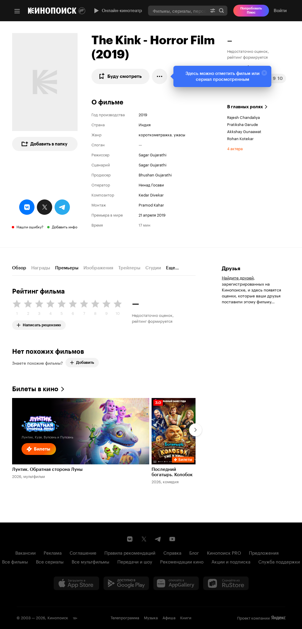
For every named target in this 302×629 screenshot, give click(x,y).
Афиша (169, 617)
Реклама (53, 552)
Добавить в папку (49, 144)
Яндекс (278, 617)
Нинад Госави (151, 184)
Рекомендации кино (181, 561)
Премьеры (66, 268)
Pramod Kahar (151, 204)
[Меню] (17, 11)
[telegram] (62, 207)
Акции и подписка (230, 561)
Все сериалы (50, 561)
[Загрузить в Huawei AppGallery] (176, 583)
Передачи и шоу (134, 561)
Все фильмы (15, 561)
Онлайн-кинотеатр (122, 10)
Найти (221, 10)
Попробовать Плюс (251, 10)
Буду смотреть (124, 76)
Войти (280, 10)
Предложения (264, 552)
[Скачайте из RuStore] (226, 583)
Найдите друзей (238, 277)
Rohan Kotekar (240, 138)
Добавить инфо (64, 226)
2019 (143, 114)
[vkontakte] (27, 207)
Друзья (231, 268)
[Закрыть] (264, 72)
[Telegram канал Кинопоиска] (158, 539)
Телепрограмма (125, 617)
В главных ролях (245, 106)
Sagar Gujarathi (152, 154)
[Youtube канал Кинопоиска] (172, 539)
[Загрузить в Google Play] (126, 583)
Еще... (172, 268)
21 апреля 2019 (152, 214)
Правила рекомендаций (129, 552)
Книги (185, 617)
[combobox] (177, 10)
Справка (172, 552)
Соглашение (83, 552)
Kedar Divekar (151, 194)
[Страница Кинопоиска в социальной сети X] (143, 539)
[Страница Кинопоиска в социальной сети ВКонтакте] (129, 539)
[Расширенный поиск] (212, 10)
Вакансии (25, 552)
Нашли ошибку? (30, 226)
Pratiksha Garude (242, 124)
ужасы (179, 134)
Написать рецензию (42, 323)
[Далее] (195, 429)
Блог (194, 552)
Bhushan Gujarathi (155, 174)
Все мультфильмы (90, 561)
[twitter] (44, 207)
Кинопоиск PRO (224, 552)
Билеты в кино (35, 389)
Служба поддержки (279, 561)
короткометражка (155, 134)
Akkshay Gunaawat (244, 131)
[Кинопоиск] (52, 10)
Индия (145, 124)
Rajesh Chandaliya (243, 117)
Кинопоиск (57, 617)
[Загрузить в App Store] (76, 583)
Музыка (151, 617)
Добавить (85, 362)
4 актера (235, 148)
